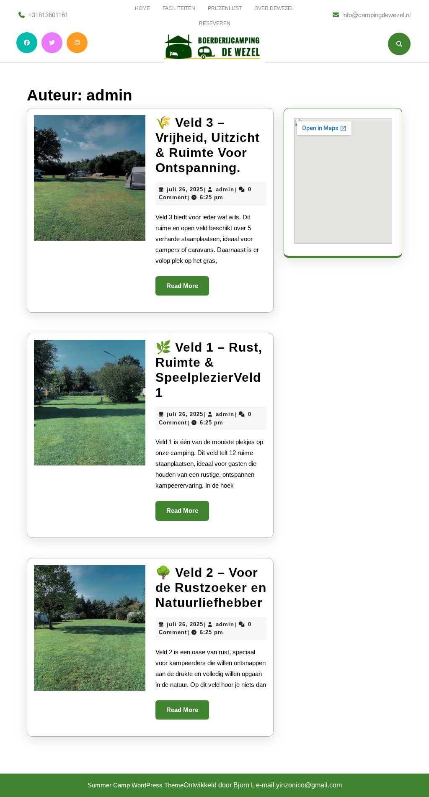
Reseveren (214, 23)
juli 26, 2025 (185, 189)
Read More (187, 289)
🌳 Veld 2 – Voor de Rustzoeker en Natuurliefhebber (210, 587)
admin (225, 189)
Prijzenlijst (225, 8)
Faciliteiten (179, 8)
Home (142, 8)
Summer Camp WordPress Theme (135, 785)
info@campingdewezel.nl (376, 14)
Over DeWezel (274, 8)
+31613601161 (48, 14)
